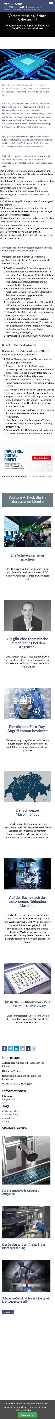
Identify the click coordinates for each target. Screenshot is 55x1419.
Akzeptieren (27, 1414)
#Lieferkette (8, 1117)
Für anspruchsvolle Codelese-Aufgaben (21, 1192)
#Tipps (5, 1121)
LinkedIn (18, 1049)
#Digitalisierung (10, 1114)
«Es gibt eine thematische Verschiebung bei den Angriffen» (27, 643)
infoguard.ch (8, 1099)
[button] (50, 3)
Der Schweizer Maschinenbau (27, 812)
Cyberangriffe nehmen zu (13, 103)
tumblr (30, 1049)
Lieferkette (7, 106)
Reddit (35, 1049)
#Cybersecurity (10, 1111)
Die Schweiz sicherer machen (27, 557)
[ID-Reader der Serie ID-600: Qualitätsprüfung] (26, 1160)
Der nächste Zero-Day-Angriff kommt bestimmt (27, 728)
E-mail (24, 1049)
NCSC (9, 386)
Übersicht (8, 1312)
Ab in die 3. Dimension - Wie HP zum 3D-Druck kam (27, 1004)
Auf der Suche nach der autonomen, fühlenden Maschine (27, 901)
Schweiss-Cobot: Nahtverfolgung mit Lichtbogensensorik (26, 1300)
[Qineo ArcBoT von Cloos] (26, 1275)
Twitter (12, 1049)
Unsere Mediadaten (41, 476)
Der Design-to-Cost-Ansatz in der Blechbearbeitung (23, 1246)
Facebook (6, 1049)
